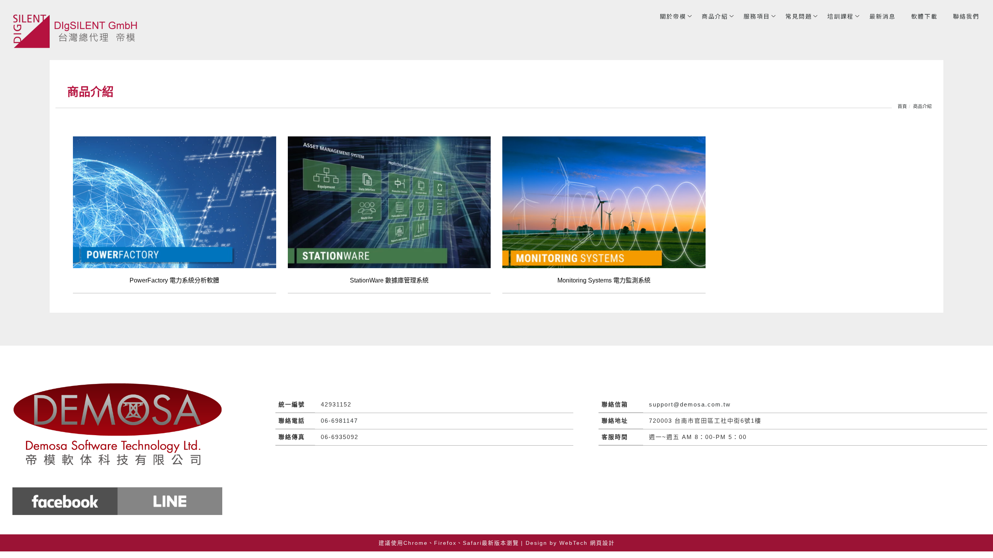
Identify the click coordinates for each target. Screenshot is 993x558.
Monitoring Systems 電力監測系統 (603, 280)
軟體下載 (924, 16)
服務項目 (757, 16)
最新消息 (882, 16)
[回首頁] (77, 31)
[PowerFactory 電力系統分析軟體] (174, 201)
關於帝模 (673, 16)
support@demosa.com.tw (690, 404)
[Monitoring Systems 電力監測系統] (604, 201)
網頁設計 (602, 543)
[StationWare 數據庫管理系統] (389, 201)
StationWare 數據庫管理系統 (389, 280)
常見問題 (798, 16)
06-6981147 (339, 420)
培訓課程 (840, 16)
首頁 (902, 106)
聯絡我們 (966, 16)
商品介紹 (715, 16)
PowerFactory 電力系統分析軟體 (174, 280)
